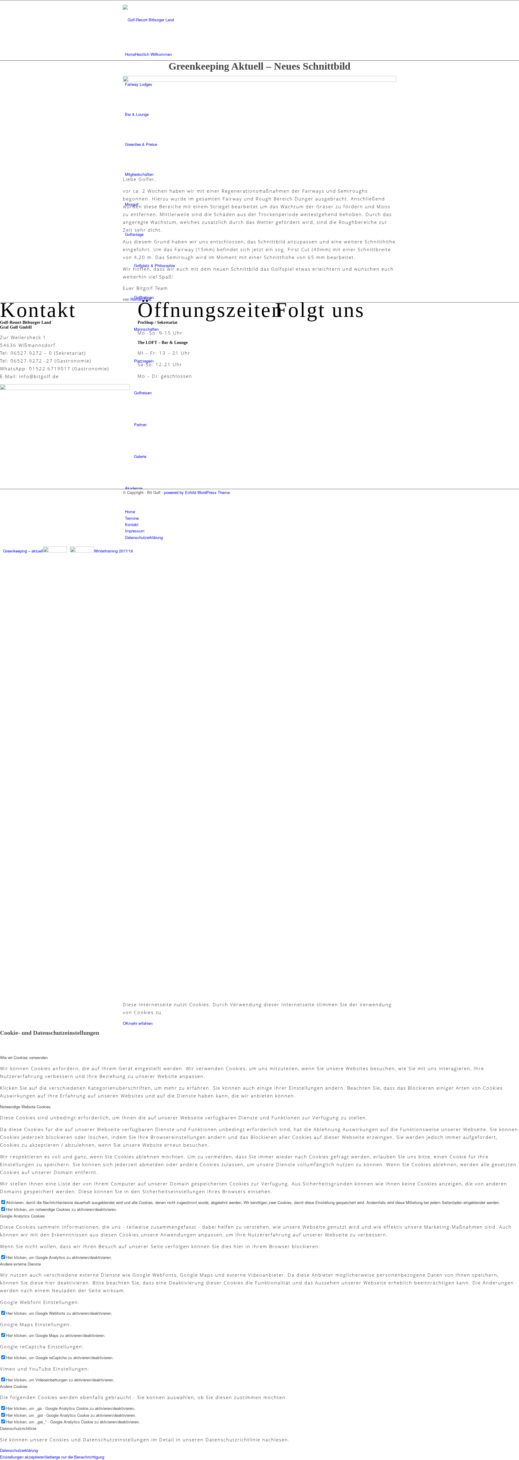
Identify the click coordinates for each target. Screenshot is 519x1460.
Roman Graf (140, 299)
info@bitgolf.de (39, 376)
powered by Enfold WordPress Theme (197, 492)
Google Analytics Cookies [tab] (22, 1216)
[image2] (259, 80)
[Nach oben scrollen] (135, 551)
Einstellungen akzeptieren (22, 1457)
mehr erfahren (141, 1023)
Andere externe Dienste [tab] (20, 1264)
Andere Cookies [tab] (14, 1386)
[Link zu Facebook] (126, 499)
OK (126, 1023)
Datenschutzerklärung (19, 1450)
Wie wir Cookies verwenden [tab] (24, 1057)
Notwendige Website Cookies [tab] (25, 1106)
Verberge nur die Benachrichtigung (74, 1457)
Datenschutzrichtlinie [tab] (18, 1428)
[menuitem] (260, 54)
